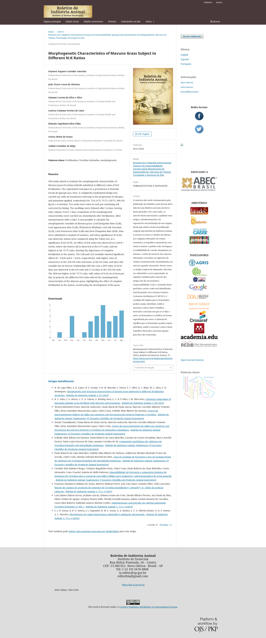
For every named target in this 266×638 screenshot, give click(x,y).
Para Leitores (187, 82)
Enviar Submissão (192, 36)
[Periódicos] (199, 243)
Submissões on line (131, 21)
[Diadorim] (199, 224)
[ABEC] (199, 190)
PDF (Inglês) (143, 134)
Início (51, 31)
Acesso (219, 2)
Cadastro (208, 2)
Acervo (60, 31)
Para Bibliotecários (190, 91)
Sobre (149, 21)
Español (185, 59)
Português (186, 63)
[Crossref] (199, 321)
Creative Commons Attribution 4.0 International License (148, 606)
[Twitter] (199, 129)
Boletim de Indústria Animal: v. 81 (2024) (87, 395)
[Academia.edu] (199, 338)
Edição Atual (72, 21)
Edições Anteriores (93, 21)
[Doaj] (199, 299)
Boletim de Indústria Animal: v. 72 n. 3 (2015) (88, 491)
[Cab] (199, 275)
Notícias (112, 21)
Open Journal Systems (192, 359)
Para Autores (187, 87)
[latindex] (199, 213)
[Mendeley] (199, 332)
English (184, 54)
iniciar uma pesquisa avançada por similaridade (94, 531)
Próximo (164, 524)
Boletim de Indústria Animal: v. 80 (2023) (143, 403)
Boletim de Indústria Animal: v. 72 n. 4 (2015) (109, 506)
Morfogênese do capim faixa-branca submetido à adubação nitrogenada (107, 514)
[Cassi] (199, 234)
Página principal (52, 21)
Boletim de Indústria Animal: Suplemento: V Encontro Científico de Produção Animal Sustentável (106, 479)
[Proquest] (199, 281)
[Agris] (199, 265)
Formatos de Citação (144, 367)
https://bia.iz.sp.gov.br (133, 584)
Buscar (216, 21)
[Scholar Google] (199, 290)
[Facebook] (199, 116)
